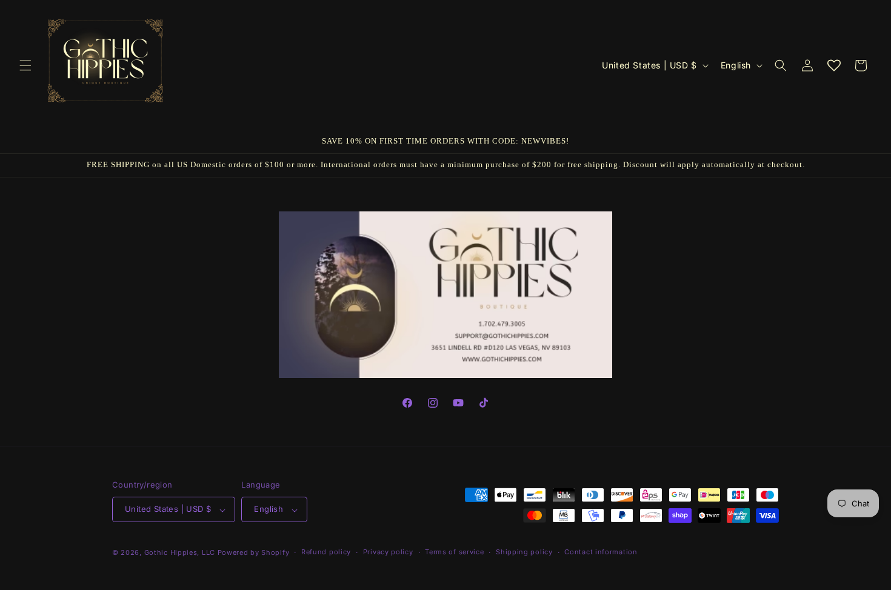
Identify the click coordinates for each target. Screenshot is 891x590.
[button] (25, 65)
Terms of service (454, 552)
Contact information (600, 552)
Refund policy (326, 552)
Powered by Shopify (254, 552)
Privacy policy (388, 552)
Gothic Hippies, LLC (179, 552)
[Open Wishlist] (834, 65)
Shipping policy (524, 552)
